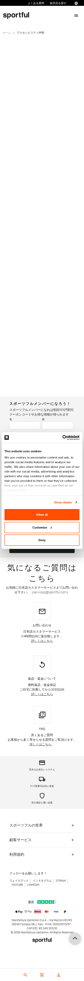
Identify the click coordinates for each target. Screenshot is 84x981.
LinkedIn (33, 885)
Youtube (17, 885)
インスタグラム (42, 880)
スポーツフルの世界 (26, 825)
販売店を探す (58, 3)
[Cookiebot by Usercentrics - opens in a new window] (62, 437)
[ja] (17, 15)
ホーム (7, 33)
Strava (61, 880)
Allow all (42, 514)
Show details (63, 502)
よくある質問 (36, 3)
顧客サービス (20, 840)
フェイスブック (19, 880)
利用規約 (16, 855)
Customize (39, 527)
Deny (42, 540)
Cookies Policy (15, 490)
